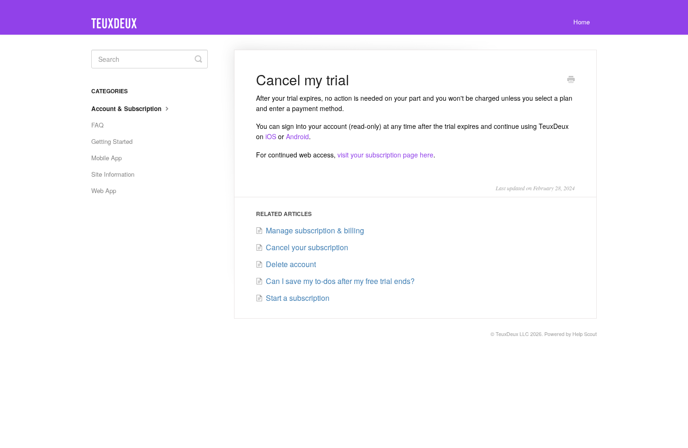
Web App (103, 190)
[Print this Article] (571, 80)
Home (581, 21)
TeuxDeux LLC (512, 333)
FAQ (97, 124)
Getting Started (111, 141)
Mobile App (106, 157)
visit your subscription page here (385, 154)
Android (297, 136)
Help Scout (584, 333)
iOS (270, 136)
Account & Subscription (127, 108)
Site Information (112, 174)
